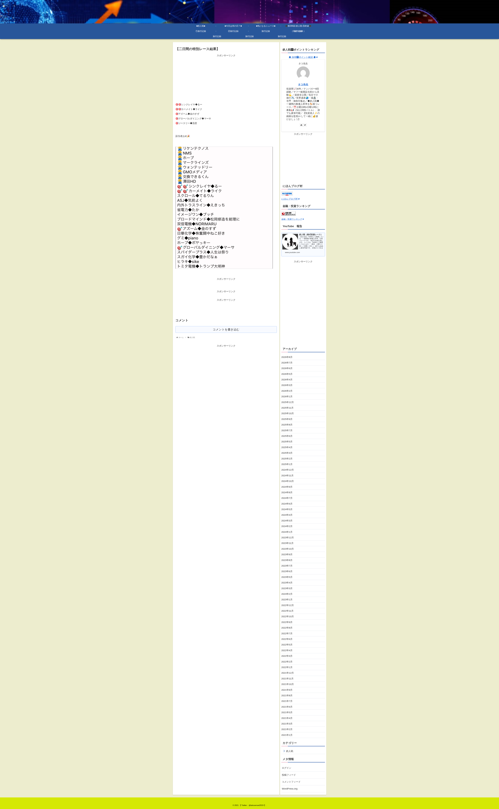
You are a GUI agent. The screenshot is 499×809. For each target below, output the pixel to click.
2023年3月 (287, 588)
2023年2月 (287, 594)
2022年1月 (287, 667)
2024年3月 (287, 520)
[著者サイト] (301, 125)
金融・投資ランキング (291, 219)
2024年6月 (287, 503)
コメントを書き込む (226, 329)
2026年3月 (287, 385)
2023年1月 (287, 599)
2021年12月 (287, 673)
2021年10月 (287, 684)
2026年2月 (287, 391)
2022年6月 (287, 639)
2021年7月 (287, 701)
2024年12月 (287, 470)
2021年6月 (287, 707)
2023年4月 (287, 582)
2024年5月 (287, 509)
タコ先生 (303, 84)
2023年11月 (287, 543)
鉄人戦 (289, 751)
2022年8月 (287, 627)
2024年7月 (287, 498)
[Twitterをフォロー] (305, 125)
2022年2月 (287, 661)
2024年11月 (287, 475)
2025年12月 (287, 402)
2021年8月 (287, 695)
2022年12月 (287, 605)
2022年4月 (287, 650)
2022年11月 (287, 611)
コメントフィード (291, 782)
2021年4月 (287, 718)
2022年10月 (287, 616)
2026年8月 (287, 357)
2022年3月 (287, 656)
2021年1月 (287, 735)
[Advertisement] (226, 76)
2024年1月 (287, 532)
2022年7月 (287, 633)
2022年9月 (287, 622)
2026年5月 (287, 374)
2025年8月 (287, 424)
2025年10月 (287, 413)
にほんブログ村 (289, 199)
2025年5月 (287, 441)
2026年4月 (287, 379)
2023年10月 (287, 549)
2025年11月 (287, 408)
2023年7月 (287, 565)
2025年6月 (287, 436)
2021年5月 (287, 712)
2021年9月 (287, 690)
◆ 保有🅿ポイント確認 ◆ (302, 57)
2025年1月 (287, 464)
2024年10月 (287, 481)
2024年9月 (287, 487)
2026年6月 (287, 368)
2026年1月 (287, 396)
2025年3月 (287, 453)
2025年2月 (287, 458)
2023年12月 (287, 537)
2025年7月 (287, 430)
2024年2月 (287, 526)
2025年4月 (287, 447)
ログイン (286, 768)
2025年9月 (287, 419)
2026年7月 (287, 362)
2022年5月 (287, 644)
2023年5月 (287, 577)
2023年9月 (287, 554)
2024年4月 (287, 515)
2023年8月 (287, 560)
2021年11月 (287, 678)
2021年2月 (287, 729)
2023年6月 (287, 571)
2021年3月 (287, 723)
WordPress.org (289, 788)
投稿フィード (289, 775)
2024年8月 (287, 492)
